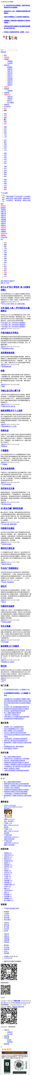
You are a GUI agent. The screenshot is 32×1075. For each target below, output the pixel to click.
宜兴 (5, 266)
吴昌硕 (7, 863)
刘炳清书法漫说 (7, 528)
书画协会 (6, 57)
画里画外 (9, 67)
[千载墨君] (4, 464)
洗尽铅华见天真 (7, 488)
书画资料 (6, 88)
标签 (5, 113)
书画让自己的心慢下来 (10, 391)
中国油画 (8, 865)
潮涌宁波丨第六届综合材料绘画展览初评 (16, 740)
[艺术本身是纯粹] (6, 484)
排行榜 (6, 931)
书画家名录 (7, 94)
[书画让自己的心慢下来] (8, 406)
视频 (5, 258)
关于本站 (6, 947)
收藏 (5, 254)
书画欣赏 (6, 938)
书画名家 (9, 98)
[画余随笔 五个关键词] (7, 662)
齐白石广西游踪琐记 (9, 568)
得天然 (4, 666)
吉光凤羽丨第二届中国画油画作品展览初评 (16, 707)
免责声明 (6, 949)
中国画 (7, 870)
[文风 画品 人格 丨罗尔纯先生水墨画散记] (13, 322)
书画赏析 (9, 69)
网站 (5, 174)
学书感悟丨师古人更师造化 (12, 787)
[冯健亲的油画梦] (6, 622)
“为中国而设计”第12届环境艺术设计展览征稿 (17, 766)
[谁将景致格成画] (6, 366)
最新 (2, 283)
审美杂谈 (5, 430)
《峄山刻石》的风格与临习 (12, 714)
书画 (5, 127)
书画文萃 (6, 65)
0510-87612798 (8, 958)
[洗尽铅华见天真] (6, 504)
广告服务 (6, 913)
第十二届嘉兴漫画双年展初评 (12, 712)
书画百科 (6, 87)
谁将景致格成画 (7, 353)
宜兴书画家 (10, 102)
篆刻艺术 (8, 859)
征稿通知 (8, 898)
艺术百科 (6, 929)
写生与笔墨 (6, 626)
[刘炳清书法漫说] (6, 544)
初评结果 (8, 896)
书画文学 (9, 75)
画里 (5, 244)
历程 (5, 121)
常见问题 (6, 917)
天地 (5, 252)
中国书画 (8, 882)
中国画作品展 (9, 884)
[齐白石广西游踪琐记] (7, 582)
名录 (5, 242)
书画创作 (9, 83)
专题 (5, 115)
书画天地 (9, 73)
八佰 (5, 136)
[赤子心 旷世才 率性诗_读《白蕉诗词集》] (13, 303)
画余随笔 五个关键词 (10, 646)
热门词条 (6, 927)
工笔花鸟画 (8, 890)
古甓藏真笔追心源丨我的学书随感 (14, 746)
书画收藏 (9, 79)
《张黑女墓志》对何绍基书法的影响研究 (16, 738)
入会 (5, 150)
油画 (7, 888)
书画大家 (9, 96)
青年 (5, 142)
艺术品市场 (7, 106)
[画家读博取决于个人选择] (8, 426)
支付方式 (6, 915)
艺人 (5, 264)
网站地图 (6, 953)
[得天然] (3, 680)
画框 (5, 117)
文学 (5, 256)
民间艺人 (9, 100)
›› (4, 681)
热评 (8, 283)
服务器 (9, 1040)
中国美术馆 (8, 861)
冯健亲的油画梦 (7, 606)
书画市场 (9, 81)
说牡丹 (4, 586)
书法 (6, 868)
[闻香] (3, 386)
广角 (5, 248)
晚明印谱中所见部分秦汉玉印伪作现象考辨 (16, 783)
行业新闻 (9, 63)
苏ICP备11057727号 (6, 1003)
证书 (5, 276)
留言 (5, 108)
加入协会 (9, 1034)
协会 (5, 146)
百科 (5, 131)
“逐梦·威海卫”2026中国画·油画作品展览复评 (17, 716)
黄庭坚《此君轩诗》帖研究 (12, 768)
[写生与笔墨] (5, 642)
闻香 (3, 371)
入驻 (5, 135)
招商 (5, 133)
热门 (5, 283)
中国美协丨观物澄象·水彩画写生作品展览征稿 (17, 764)
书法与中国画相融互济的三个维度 (14, 729)
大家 (5, 260)
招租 (5, 183)
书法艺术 (8, 872)
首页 (5, 55)
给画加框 (6, 1044)
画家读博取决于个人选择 (11, 411)
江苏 (5, 140)
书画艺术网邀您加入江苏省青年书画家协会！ (17, 17)
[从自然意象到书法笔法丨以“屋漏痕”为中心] (17, 689)
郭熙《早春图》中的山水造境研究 (14, 730)
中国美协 (8, 853)
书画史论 (9, 85)
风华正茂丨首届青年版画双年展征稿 (14, 711)
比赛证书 (9, 1032)
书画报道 (9, 61)
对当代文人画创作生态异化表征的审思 (15, 732)
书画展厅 (6, 59)
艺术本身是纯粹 (7, 468)
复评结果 (8, 894)
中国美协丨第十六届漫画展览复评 (14, 727)
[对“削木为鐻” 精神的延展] (9, 524)
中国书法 (8, 866)
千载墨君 (5, 450)
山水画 (7, 878)
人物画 (7, 876)
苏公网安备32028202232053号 (21, 1003)
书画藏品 (3, 231)
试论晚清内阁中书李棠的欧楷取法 (14, 718)
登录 (2, 52)
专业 (5, 170)
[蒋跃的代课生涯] (6, 564)
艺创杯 (7, 886)
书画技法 (6, 104)
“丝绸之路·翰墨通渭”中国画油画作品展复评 (16, 770)
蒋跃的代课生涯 (7, 548)
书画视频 (9, 90)
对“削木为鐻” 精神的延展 (12, 508)
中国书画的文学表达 (9, 333)
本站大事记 (7, 919)
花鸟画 (7, 874)
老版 (5, 123)
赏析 (5, 246)
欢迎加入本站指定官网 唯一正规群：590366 (16, 32)
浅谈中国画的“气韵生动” (11, 748)
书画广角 (9, 71)
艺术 (5, 129)
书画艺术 (9, 77)
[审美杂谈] (4, 446)
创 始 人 (6, 951)
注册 (4, 52)
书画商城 (6, 92)
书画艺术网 (9, 855)
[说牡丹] (3, 602)
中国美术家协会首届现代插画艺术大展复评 (16, 709)
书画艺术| (14, 1006)
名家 (5, 262)
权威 (5, 172)
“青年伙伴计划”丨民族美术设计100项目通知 (16, 758)
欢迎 (5, 148)
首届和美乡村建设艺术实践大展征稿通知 (16, 791)
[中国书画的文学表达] (7, 348)
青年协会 (6, 925)
